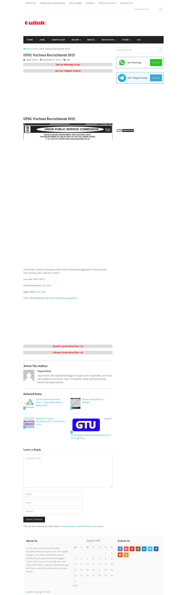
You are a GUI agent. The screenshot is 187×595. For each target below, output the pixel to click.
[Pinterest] (132, 548)
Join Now (156, 62)
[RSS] (126, 554)
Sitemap (90, 3)
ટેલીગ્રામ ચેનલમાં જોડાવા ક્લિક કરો (68, 352)
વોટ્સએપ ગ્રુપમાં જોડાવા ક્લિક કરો (68, 346)
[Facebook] (120, 548)
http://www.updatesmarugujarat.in (61, 298)
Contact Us (126, 3)
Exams (75, 39)
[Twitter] (150, 548)
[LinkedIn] (144, 548)
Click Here (46, 285)
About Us (30, 3)
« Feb (74, 585)
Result (91, 39)
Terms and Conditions (52, 3)
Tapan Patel (31, 59)
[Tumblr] (156, 548)
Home (30, 39)
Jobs (42, 39)
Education (108, 39)
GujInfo (29, 591)
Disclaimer (75, 3)
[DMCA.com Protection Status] (125, 131)
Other (125, 39)
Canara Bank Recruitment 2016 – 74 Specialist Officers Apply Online (49, 402)
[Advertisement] (110, 24)
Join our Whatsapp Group (68, 64)
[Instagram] (138, 548)
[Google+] (126, 548)
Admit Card (58, 39)
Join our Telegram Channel (67, 70)
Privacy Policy (107, 3)
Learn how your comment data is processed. (82, 526)
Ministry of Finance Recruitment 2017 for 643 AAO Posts (50, 421)
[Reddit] (120, 554)
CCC (139, 39)
